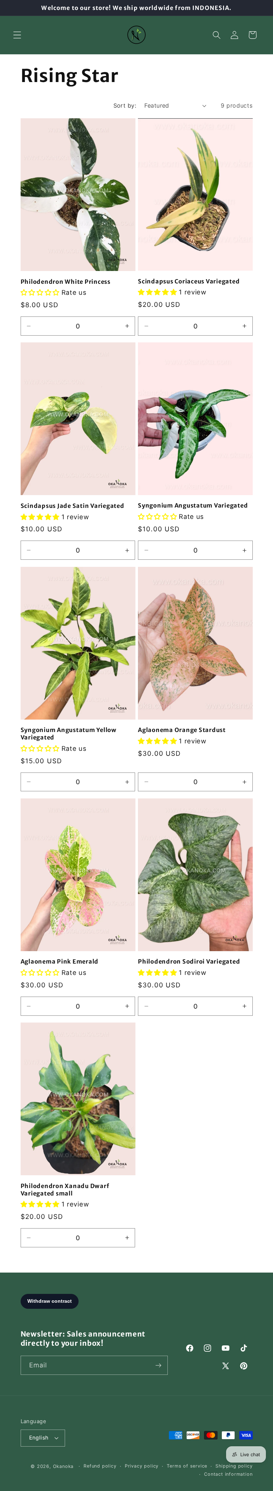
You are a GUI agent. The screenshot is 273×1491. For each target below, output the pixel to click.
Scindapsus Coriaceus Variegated (189, 281)
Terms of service (187, 1466)
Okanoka (63, 1466)
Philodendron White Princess (66, 281)
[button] (17, 35)
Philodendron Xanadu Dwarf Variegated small (65, 1189)
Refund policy (100, 1466)
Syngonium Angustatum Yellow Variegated (69, 733)
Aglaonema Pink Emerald (60, 961)
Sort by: (124, 105)
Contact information (228, 1474)
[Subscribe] (158, 1365)
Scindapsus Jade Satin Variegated (72, 505)
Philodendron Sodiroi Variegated (189, 961)
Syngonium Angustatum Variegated (193, 505)
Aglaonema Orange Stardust (182, 729)
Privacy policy (142, 1466)
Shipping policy (233, 1466)
